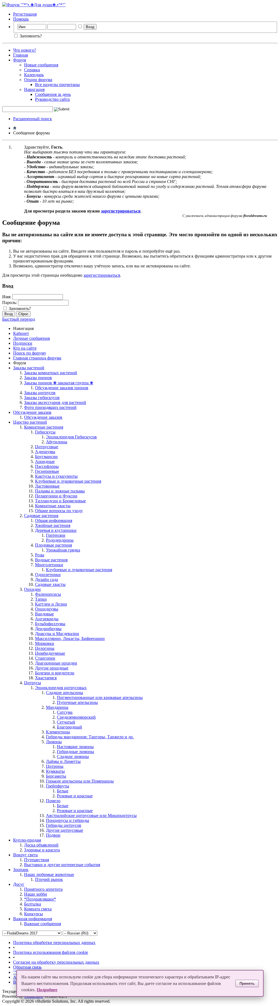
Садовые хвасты (50, 584)
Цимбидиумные (50, 653)
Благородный (69, 727)
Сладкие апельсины (64, 692)
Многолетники (49, 564)
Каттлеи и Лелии (51, 604)
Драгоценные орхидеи (56, 663)
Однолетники (48, 574)
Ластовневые (47, 486)
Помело (53, 800)
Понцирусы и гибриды (67, 820)
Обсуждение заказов (32, 412)
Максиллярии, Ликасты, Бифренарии (70, 638)
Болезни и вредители (54, 673)
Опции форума (38, 79)
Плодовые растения (53, 545)
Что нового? (24, 50)
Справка (32, 69)
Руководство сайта (52, 99)
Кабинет (21, 333)
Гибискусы (45, 432)
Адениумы (45, 451)
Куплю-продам (27, 840)
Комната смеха (38, 909)
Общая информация (53, 520)
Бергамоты (56, 776)
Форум (19, 60)
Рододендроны (60, 540)
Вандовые (44, 614)
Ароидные (45, 461)
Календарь (34, 74)
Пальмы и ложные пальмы (60, 491)
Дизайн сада (46, 579)
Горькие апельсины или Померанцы (80, 781)
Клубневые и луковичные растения (68, 481)
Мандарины (57, 707)
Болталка (32, 904)
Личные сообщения (31, 338)
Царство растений (30, 422)
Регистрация (25, 14)
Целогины (44, 648)
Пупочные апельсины (77, 702)
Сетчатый (66, 722)
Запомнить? (30, 36)
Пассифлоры (47, 466)
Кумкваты (55, 771)
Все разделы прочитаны (57, 84)
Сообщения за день (53, 94)
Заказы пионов (38, 377)
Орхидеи (32, 589)
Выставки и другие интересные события (62, 864)
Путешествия (36, 859)
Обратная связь (27, 967)
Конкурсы (33, 913)
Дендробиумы (48, 628)
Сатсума (64, 712)
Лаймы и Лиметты (63, 761)
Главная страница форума (37, 358)
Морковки (44, 643)
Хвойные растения (52, 525)
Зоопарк (20, 869)
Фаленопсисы (48, 594)
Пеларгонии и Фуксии (56, 496)
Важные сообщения (42, 923)
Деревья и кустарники (56, 530)
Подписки (22, 343)
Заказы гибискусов (42, 397)
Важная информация (32, 918)
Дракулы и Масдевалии (57, 633)
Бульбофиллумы (50, 623)
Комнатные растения (43, 427)
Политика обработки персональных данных (54, 942)
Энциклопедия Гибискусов (71, 437)
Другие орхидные (51, 668)
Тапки (41, 599)
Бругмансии (46, 456)
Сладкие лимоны (73, 756)
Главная (20, 55)
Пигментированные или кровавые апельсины (100, 697)
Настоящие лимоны (75, 746)
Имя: (6, 296)
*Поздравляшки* (40, 899)
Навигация (34, 89)
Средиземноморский (76, 717)
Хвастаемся (46, 677)
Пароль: (9, 302)
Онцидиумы (46, 609)
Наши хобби (35, 894)
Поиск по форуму (29, 353)
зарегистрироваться (101, 275)
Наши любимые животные (49, 874)
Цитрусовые (46, 446)
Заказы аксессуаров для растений (55, 402)
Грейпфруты (57, 786)
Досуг (18, 884)
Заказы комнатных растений (50, 372)
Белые (62, 791)
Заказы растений (28, 367)
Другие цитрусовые (64, 830)
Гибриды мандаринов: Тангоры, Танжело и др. (90, 736)
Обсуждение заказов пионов (61, 387)
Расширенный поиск (32, 118)
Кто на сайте (25, 348)
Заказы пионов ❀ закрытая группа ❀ (58, 382)
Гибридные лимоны (75, 751)
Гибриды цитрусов (63, 825)
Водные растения (51, 559)
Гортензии (55, 535)
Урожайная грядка (63, 550)
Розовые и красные (75, 795)
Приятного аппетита (43, 889)
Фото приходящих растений (50, 407)
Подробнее (47, 989)
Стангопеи (45, 658)
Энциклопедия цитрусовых (61, 687)
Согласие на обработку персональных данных (56, 962)
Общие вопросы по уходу (59, 510)
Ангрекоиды (47, 618)
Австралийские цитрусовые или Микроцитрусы (91, 815)
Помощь (21, 19)
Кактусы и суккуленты (56, 476)
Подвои (53, 835)
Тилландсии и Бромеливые (60, 500)
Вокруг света (25, 854)
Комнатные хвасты (53, 505)
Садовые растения (41, 515)
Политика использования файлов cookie (50, 952)
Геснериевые (47, 471)
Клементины (58, 732)
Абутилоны (56, 441)
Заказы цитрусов (40, 392)
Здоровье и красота (42, 850)
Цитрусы (32, 682)
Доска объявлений (41, 845)
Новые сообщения (41, 65)
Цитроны (54, 766)
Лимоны (54, 741)
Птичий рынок (49, 879)
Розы (39, 555)
